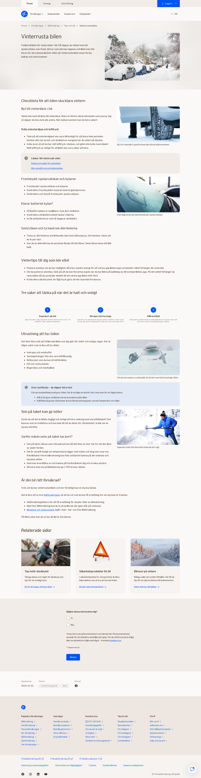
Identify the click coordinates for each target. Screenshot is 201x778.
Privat (30, 3)
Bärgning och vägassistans (40, 509)
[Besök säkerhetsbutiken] (100, 552)
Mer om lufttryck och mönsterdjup (47, 168)
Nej (72, 625)
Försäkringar (35, 14)
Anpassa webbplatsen (133, 765)
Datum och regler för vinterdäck (46, 163)
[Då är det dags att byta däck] (45, 552)
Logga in (168, 3)
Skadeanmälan (54, 14)
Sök (176, 14)
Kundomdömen (110, 765)
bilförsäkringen (52, 494)
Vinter (64, 686)
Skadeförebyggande (49, 686)
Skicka (73, 657)
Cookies (92, 765)
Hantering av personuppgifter (35, 765)
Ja (72, 618)
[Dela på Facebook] (76, 685)
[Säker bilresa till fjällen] (155, 552)
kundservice (115, 640)
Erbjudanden (85, 14)
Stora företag (67, 3)
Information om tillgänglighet (68, 765)
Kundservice (69, 14)
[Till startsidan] (24, 14)
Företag (46, 3)
